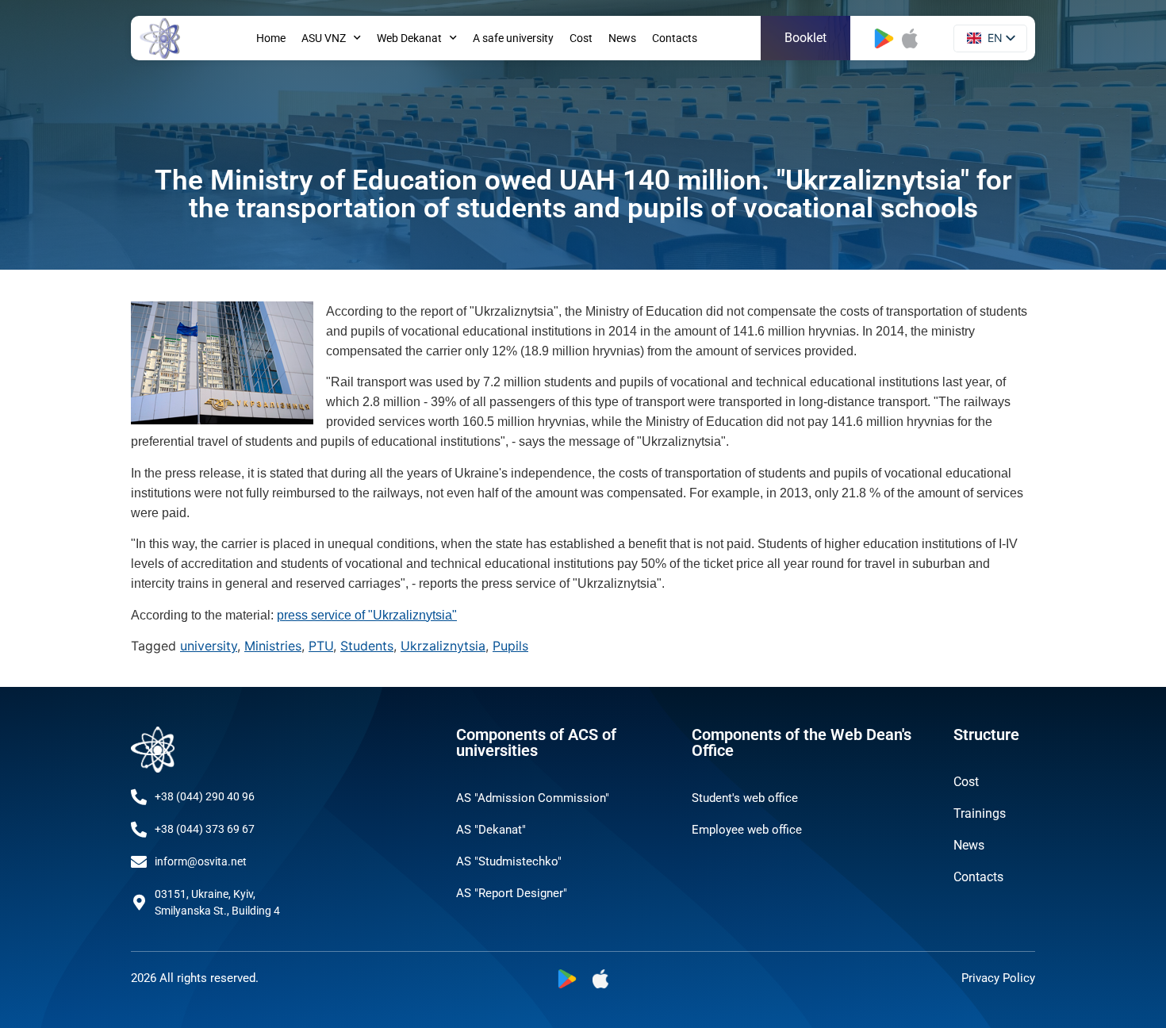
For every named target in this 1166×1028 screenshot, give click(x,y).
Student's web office (745, 798)
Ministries (272, 646)
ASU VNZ (323, 38)
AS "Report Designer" (511, 893)
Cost (581, 38)
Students (366, 646)
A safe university (513, 38)
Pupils (510, 646)
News (622, 38)
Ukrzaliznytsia (443, 646)
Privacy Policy (998, 978)
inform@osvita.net (201, 861)
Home (271, 38)
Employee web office (747, 830)
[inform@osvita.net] (139, 862)
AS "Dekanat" (491, 830)
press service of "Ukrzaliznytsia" (367, 615)
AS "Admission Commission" (532, 798)
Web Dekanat (409, 38)
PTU (321, 646)
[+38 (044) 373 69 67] (139, 830)
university (208, 646)
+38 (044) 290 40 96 (205, 796)
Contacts (674, 38)
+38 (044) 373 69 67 (205, 829)
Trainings (979, 813)
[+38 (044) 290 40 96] (139, 797)
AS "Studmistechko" (509, 861)
